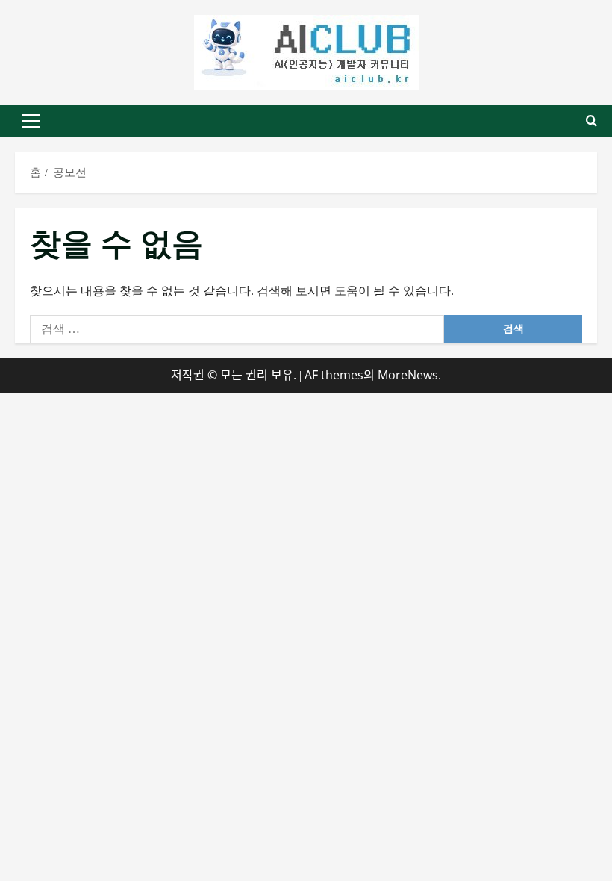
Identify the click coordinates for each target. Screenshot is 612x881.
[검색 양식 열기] (591, 121)
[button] (31, 121)
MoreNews (408, 375)
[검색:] (237, 329)
